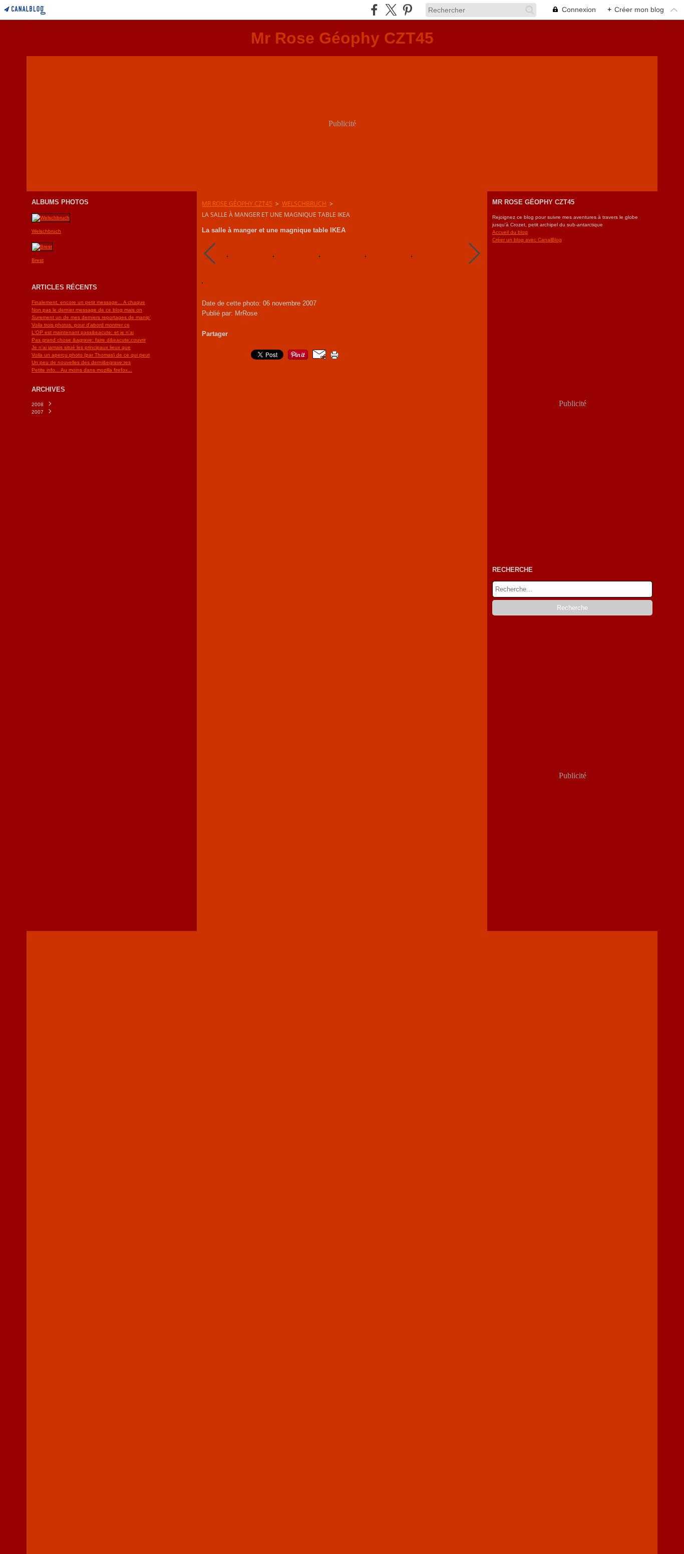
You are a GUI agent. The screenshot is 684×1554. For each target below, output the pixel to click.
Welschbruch (304, 203)
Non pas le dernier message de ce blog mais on (87, 310)
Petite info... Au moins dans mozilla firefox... (82, 370)
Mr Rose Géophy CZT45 (237, 203)
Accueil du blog (510, 232)
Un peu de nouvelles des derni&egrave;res (81, 362)
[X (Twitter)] (391, 10)
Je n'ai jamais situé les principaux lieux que (81, 347)
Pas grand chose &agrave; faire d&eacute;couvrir (89, 340)
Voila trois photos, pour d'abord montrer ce (81, 325)
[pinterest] (407, 10)
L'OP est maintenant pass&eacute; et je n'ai (83, 332)
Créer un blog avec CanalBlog (527, 239)
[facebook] (374, 10)
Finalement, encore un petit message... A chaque (88, 302)
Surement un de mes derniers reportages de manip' (91, 317)
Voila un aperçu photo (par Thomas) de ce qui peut (91, 355)
